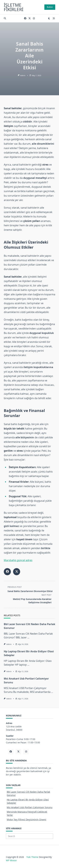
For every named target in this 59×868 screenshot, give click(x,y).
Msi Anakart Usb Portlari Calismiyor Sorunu (29, 807)
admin (22, 75)
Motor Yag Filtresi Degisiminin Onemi (26, 819)
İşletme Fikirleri (13, 7)
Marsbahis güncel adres (18, 560)
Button (50, 7)
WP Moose (11, 860)
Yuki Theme (32, 857)
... (28, 637)
